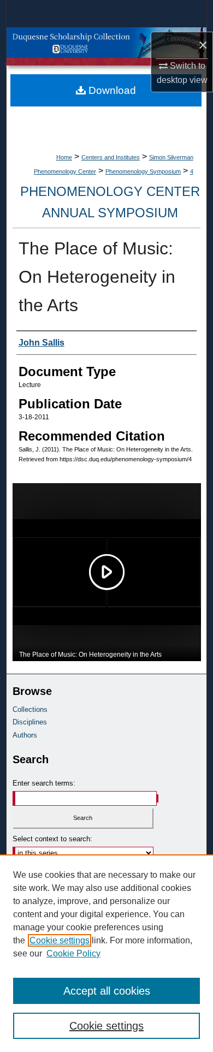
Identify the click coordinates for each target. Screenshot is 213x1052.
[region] (106, 953)
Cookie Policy (73, 953)
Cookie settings (59, 940)
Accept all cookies (106, 991)
